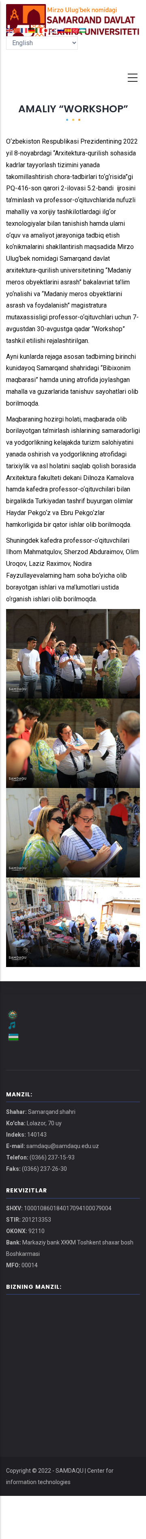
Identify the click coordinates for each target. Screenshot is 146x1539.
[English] (9, 30)
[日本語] (46, 30)
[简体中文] (17, 30)
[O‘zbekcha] (82, 30)
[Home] (73, 12)
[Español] (68, 30)
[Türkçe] (75, 30)
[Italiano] (39, 30)
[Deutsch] (31, 30)
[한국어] (53, 30)
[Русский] (60, 30)
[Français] (24, 30)
